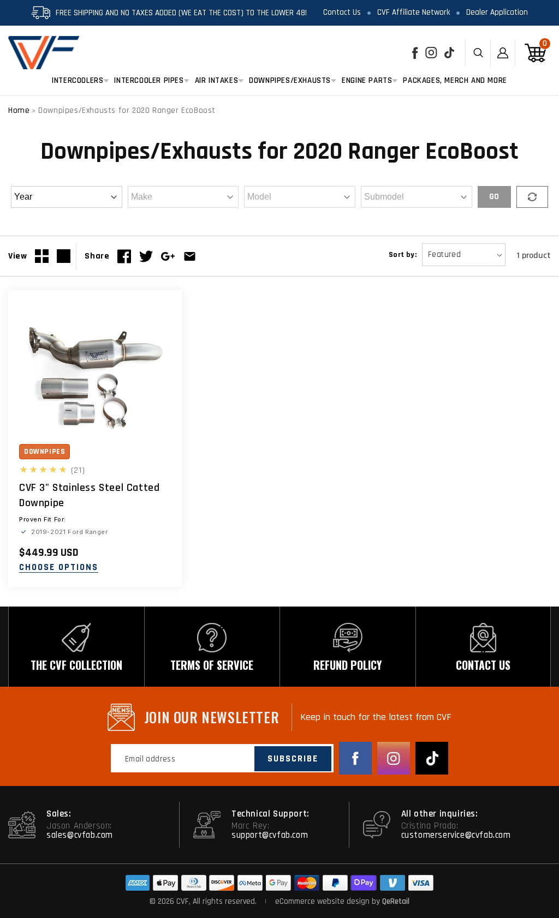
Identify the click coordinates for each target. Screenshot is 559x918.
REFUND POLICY (347, 665)
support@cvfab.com (269, 835)
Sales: (59, 814)
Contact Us (342, 12)
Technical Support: (270, 814)
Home (18, 110)
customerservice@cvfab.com (456, 835)
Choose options (58, 568)
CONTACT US (483, 665)
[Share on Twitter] (146, 256)
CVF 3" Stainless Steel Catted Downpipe (89, 495)
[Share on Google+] (168, 256)
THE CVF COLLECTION (76, 665)
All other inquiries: (439, 814)
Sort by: (403, 255)
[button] (77, 80)
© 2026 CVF (169, 901)
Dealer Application (497, 12)
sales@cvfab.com (79, 835)
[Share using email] (190, 256)
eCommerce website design (323, 901)
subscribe (292, 759)
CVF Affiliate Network (413, 12)
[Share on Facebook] (124, 256)
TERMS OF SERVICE (211, 665)
